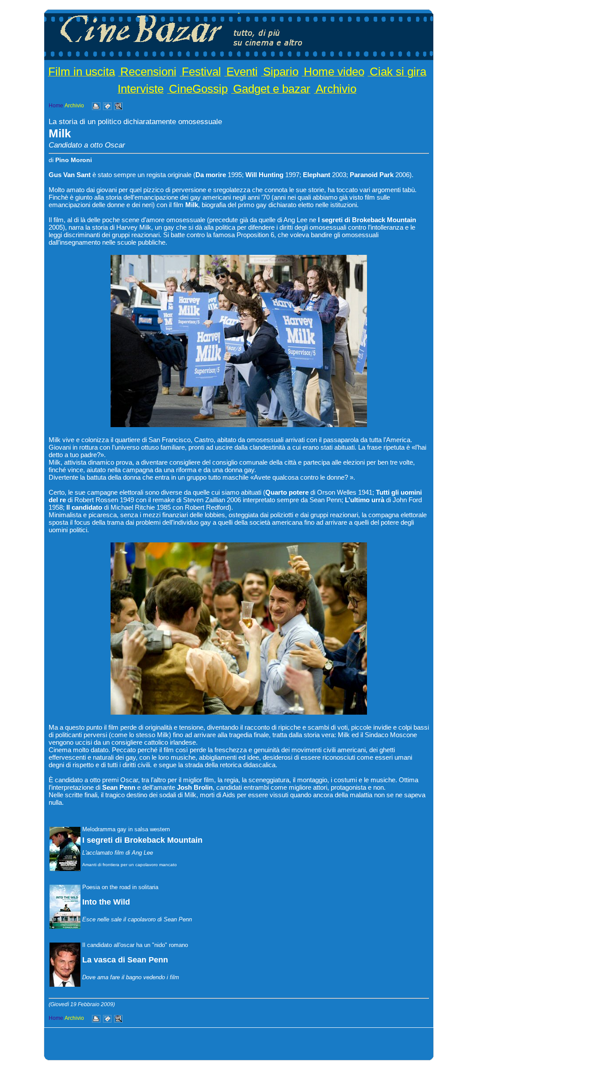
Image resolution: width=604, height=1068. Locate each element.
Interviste (141, 88)
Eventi (242, 71)
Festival (201, 71)
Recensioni (148, 71)
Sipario (280, 71)
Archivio (336, 88)
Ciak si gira (398, 71)
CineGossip (198, 88)
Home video (334, 71)
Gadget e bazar (271, 88)
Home (56, 105)
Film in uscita (81, 71)
